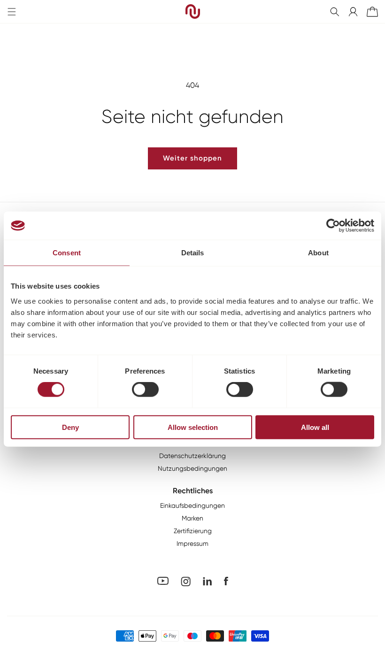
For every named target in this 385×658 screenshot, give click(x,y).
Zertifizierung (193, 531)
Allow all (315, 427)
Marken (192, 518)
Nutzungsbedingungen (192, 468)
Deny (70, 427)
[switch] (145, 389)
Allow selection (193, 427)
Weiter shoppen (192, 158)
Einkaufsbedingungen (192, 505)
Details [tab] (192, 253)
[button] (334, 12)
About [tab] (318, 253)
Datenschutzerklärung (192, 455)
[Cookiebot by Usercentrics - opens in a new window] (333, 226)
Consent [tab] (67, 253)
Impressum (192, 543)
